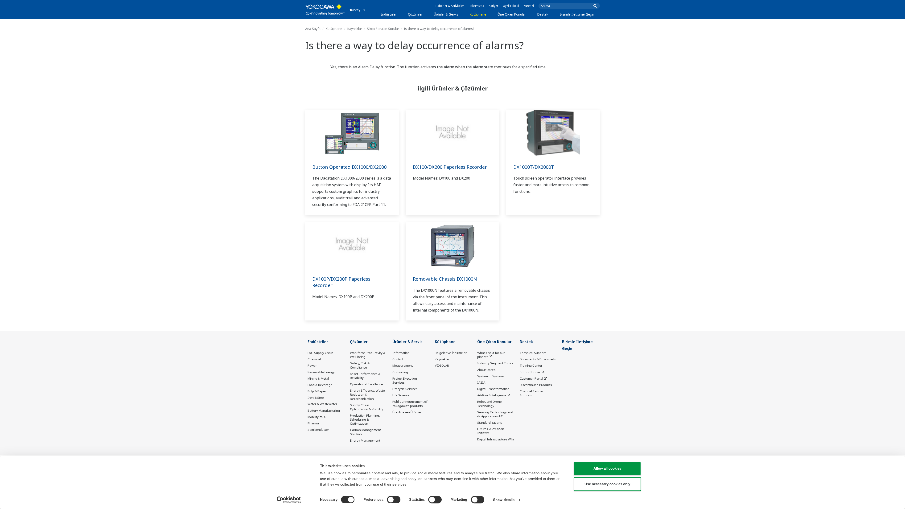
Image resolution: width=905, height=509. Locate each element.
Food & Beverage (320, 385)
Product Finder (530, 372)
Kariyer (493, 6)
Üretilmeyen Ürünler (406, 412)
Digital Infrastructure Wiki (495, 439)
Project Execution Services (404, 380)
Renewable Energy (321, 372)
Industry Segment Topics (495, 363)
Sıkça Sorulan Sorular (383, 28)
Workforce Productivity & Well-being (367, 355)
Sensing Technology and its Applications (495, 414)
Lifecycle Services (405, 389)
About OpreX (486, 370)
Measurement (402, 365)
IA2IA (481, 382)
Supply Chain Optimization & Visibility (366, 407)
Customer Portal (531, 378)
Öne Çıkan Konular (512, 14)
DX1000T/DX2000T (533, 167)
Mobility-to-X (317, 417)
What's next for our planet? (491, 355)
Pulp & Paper (317, 391)
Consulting (400, 372)
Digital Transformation (493, 389)
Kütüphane (477, 14)
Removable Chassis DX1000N (445, 279)
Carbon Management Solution (365, 432)
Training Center (531, 365)
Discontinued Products (536, 385)
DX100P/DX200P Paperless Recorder (341, 282)
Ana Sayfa (313, 28)
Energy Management (365, 440)
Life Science (400, 395)
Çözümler (415, 14)
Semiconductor (318, 429)
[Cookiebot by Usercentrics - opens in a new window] (288, 499)
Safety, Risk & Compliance (360, 365)
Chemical (314, 359)
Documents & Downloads (538, 359)
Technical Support (533, 353)
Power (312, 365)
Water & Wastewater (322, 404)
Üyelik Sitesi (511, 6)
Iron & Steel (316, 397)
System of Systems (491, 376)
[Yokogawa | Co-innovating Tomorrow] (325, 9)
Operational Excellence (366, 384)
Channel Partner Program (531, 393)
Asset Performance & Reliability (365, 376)
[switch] (393, 499)
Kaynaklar (354, 28)
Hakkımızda (476, 6)
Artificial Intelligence (491, 395)
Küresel (529, 6)
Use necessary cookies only (607, 484)
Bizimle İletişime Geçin (576, 14)
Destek (542, 14)
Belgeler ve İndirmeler (451, 353)
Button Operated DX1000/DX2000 (349, 167)
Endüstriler (388, 14)
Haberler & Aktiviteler (450, 6)
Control (397, 359)
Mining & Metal (318, 378)
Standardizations (489, 422)
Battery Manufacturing (324, 410)
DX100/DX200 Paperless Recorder (450, 167)
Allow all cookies (607, 468)
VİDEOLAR (442, 365)
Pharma (313, 423)
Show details (503, 500)
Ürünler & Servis (446, 14)
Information (401, 353)
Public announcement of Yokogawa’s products (409, 403)
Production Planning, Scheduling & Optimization (365, 419)
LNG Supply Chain (320, 353)
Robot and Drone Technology (489, 403)
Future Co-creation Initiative (490, 431)
